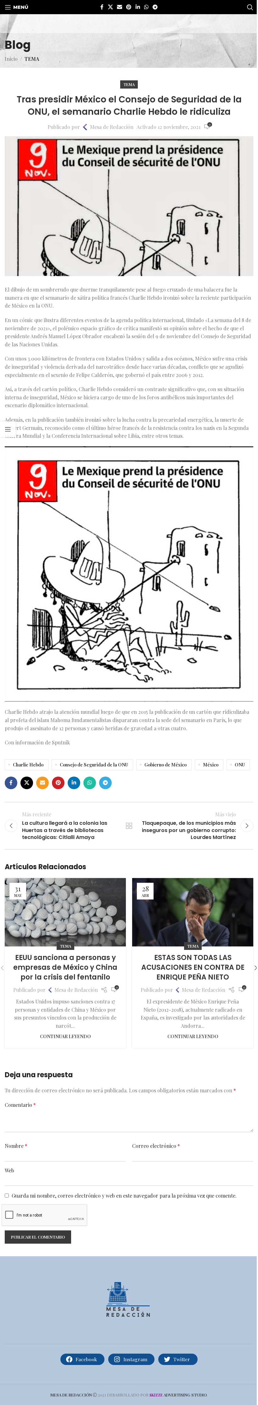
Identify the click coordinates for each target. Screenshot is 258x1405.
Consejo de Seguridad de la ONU (94, 764)
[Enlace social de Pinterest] (128, 7)
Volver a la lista (129, 825)
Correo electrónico (156, 1145)
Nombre (16, 1145)
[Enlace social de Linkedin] (137, 7)
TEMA (32, 58)
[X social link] (110, 7)
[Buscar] (250, 7)
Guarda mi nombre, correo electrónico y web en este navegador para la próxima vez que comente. (124, 1195)
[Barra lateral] (8, 429)
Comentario (20, 1104)
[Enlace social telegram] (155, 7)
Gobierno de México (165, 764)
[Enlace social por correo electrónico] (119, 7)
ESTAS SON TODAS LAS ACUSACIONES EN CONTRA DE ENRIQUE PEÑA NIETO (192, 967)
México (210, 764)
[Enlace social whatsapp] (146, 7)
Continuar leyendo (65, 1036)
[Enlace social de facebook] (102, 7)
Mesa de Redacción (111, 127)
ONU (240, 764)
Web (9, 1170)
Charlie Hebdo (28, 764)
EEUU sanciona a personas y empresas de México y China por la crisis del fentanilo (65, 967)
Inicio (11, 58)
